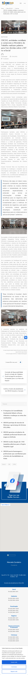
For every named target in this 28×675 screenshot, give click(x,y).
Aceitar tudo (14, 662)
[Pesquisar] (14, 404)
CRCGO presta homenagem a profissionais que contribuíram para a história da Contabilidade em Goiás (14, 455)
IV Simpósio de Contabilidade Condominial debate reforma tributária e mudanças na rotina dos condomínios (14, 414)
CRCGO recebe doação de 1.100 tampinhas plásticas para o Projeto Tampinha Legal (14, 444)
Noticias (17, 8)
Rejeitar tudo (14, 671)
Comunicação (4, 56)
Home (2, 8)
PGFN (14, 464)
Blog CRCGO (9, 8)
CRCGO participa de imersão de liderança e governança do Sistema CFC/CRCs (14, 425)
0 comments (6, 59)
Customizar (14, 667)
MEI (9, 464)
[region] (14, 660)
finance (4, 464)
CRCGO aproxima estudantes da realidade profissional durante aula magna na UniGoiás (14, 434)
